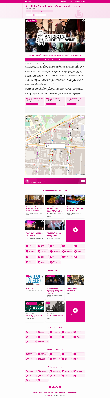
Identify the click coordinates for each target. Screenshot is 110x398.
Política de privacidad (48, 392)
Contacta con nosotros (72, 392)
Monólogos (29, 51)
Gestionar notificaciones (60, 392)
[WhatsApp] (50, 387)
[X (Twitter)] (60, 387)
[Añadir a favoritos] (83, 20)
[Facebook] (56, 387)
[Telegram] (53, 387)
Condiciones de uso (37, 392)
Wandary (50, 395)
